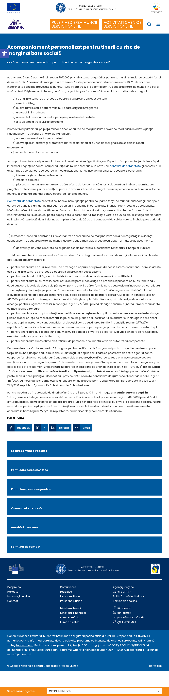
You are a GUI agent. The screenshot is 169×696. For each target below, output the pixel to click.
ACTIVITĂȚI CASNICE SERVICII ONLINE (122, 24)
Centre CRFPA (122, 592)
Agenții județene (123, 587)
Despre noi (14, 587)
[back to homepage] (8, 62)
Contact (12, 601)
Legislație (66, 592)
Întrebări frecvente (24, 527)
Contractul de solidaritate (24, 201)
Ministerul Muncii (70, 608)
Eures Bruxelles (69, 622)
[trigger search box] (149, 25)
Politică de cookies (125, 601)
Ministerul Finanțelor (73, 613)
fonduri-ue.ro (24, 645)
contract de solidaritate (125, 166)
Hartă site (155, 666)
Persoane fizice (70, 596)
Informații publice (18, 596)
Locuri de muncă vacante (29, 451)
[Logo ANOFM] (15, 24)
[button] (4, 53)
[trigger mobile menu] (158, 25)
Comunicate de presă (26, 508)
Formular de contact (25, 547)
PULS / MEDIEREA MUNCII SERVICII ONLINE (74, 24)
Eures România (69, 617)
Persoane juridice (71, 601)
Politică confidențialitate (128, 596)
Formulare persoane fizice (29, 470)
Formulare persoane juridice (31, 489)
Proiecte (12, 592)
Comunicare (68, 587)
